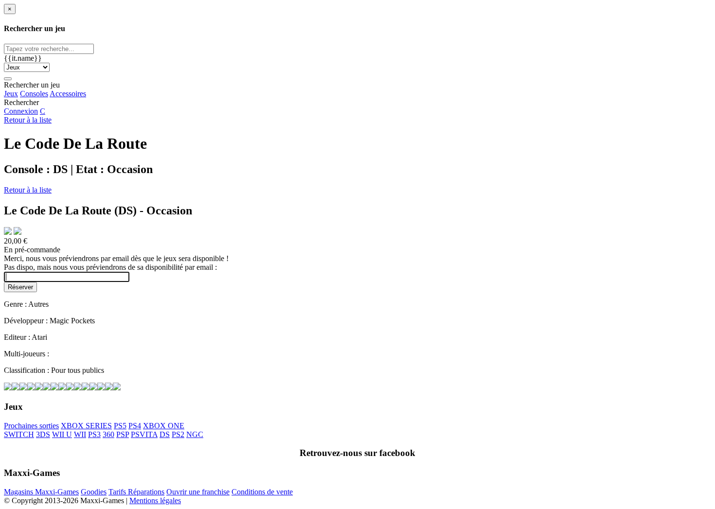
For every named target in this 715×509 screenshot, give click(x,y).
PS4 (134, 425)
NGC (194, 434)
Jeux (11, 93)
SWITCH (19, 434)
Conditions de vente (262, 492)
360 (108, 434)
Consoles (34, 93)
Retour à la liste (28, 120)
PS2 (178, 434)
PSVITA (144, 434)
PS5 (120, 425)
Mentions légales (155, 500)
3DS (43, 434)
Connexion (21, 111)
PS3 (94, 434)
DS (165, 434)
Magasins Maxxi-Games (41, 492)
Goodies (94, 492)
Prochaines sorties (31, 425)
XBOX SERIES (86, 425)
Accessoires (68, 93)
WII (80, 434)
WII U (62, 434)
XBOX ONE (163, 425)
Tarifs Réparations (136, 492)
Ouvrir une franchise (198, 492)
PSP (122, 434)
